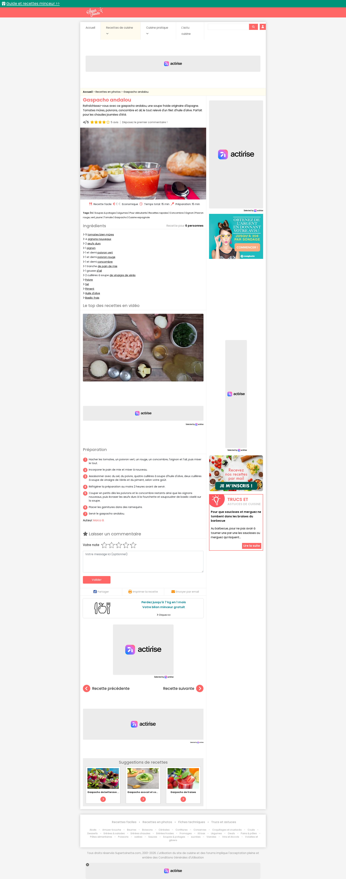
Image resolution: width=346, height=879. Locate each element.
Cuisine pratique (157, 28)
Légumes (122, 212)
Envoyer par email (187, 592)
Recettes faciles (124, 822)
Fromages (186, 833)
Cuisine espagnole (139, 217)
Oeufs (231, 833)
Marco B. (98, 520)
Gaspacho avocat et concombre (147, 792)
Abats (93, 829)
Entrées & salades (114, 833)
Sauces (152, 836)
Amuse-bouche (111, 829)
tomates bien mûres (101, 234)
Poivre (89, 280)
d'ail (99, 271)
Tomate (108, 217)
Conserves (200, 829)
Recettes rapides (158, 212)
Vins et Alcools (230, 836)
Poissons (123, 836)
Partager (103, 592)
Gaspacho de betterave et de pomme (110, 792)
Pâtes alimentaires (101, 836)
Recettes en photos (108, 92)
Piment (89, 289)
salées (138, 836)
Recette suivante (178, 688)
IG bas (201, 833)
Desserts (92, 833)
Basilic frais (92, 298)
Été (91, 212)
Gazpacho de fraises (183, 792)
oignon (91, 248)
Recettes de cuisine (119, 28)
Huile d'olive (92, 293)
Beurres (131, 829)
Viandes (211, 836)
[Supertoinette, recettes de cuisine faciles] (94, 12)
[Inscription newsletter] (236, 473)
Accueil (90, 28)
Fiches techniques (191, 822)
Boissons (147, 829)
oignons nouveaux (99, 239)
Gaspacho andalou (135, 92)
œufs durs (94, 243)
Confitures (182, 829)
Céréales (164, 829)
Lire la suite (251, 546)
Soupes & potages (105, 212)
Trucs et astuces (223, 822)
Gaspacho (120, 217)
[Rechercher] (253, 27)
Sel (87, 284)
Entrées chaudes (140, 833)
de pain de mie (107, 266)
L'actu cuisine (186, 31)
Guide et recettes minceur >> (33, 3)
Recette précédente (111, 688)
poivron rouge (106, 257)
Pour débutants (138, 212)
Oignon (189, 212)
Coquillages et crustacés (227, 829)
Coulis (251, 829)
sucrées (196, 836)
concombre (105, 262)
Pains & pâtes (249, 833)
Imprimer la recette (145, 592)
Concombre (177, 212)
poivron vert (105, 252)
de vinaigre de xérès (123, 275)
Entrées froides (165, 833)
